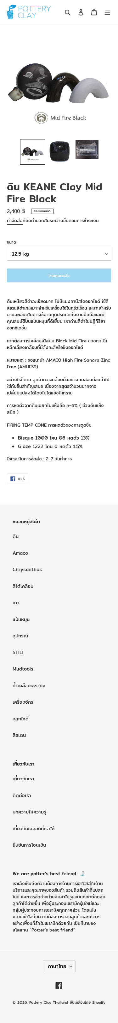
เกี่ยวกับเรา (23, 778)
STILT (18, 652)
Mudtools (23, 668)
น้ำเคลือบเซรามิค (29, 685)
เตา (16, 602)
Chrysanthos (27, 569)
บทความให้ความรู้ (29, 811)
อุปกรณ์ (20, 635)
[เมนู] (107, 12)
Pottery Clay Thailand (48, 1002)
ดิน (16, 536)
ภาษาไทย (57, 966)
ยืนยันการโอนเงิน (29, 845)
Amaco (20, 553)
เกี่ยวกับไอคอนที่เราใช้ (34, 828)
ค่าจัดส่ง (15, 220)
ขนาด (11, 242)
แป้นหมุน (21, 619)
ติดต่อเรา (22, 795)
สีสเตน (19, 735)
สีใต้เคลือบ (23, 586)
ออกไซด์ (21, 718)
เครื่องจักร (23, 702)
